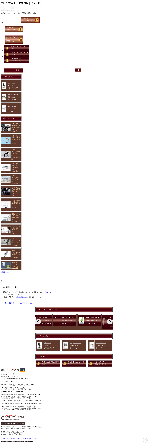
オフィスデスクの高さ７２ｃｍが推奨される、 (15, 167)
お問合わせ (37, 438)
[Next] (110, 321)
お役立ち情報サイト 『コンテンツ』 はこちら (19, 303)
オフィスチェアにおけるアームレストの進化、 (15, 127)
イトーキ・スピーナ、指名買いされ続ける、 (15, 242)
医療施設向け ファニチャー (13, 97)
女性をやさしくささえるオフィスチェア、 (15, 230)
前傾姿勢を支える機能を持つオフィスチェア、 (15, 191)
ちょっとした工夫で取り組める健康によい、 (15, 254)
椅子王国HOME (5, 272)
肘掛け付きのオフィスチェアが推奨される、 (15, 217)
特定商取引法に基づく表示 (14, 438)
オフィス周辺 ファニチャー (12, 108)
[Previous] (38, 321)
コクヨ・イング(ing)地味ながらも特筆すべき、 (15, 179)
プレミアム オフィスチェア (13, 85)
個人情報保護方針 (28, 438)
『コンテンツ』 (21, 297)
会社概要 (3, 438)
